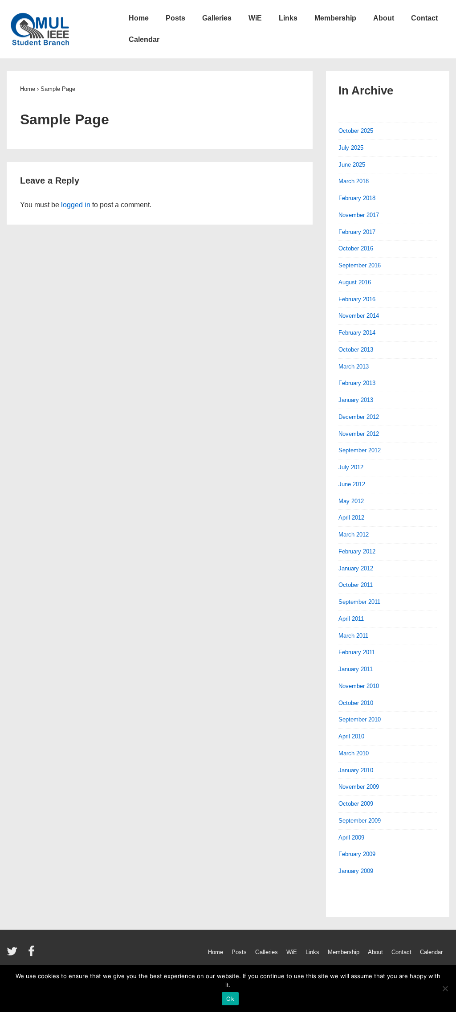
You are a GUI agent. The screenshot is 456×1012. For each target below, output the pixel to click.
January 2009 (355, 871)
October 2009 (355, 803)
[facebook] (32, 954)
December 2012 (358, 417)
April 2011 (351, 618)
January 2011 (355, 669)
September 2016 (359, 265)
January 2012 (355, 568)
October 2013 (355, 349)
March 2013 (353, 366)
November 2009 (358, 786)
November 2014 (358, 315)
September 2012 (359, 450)
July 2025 (350, 147)
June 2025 (351, 164)
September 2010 (359, 719)
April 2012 (351, 517)
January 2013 (355, 400)
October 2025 (355, 130)
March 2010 (353, 753)
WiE (255, 18)
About (383, 18)
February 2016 (356, 299)
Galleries (217, 18)
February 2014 (356, 332)
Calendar (144, 39)
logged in (75, 205)
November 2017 (358, 215)
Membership (335, 18)
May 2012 (351, 501)
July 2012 (350, 467)
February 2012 (356, 551)
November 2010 (358, 686)
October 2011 (355, 585)
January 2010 (355, 770)
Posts (175, 18)
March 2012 (353, 534)
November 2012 (358, 433)
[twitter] (14, 954)
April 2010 (351, 736)
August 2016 (354, 282)
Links (288, 18)
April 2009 (351, 837)
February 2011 (356, 652)
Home (139, 18)
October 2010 (355, 703)
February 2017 (356, 232)
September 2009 (359, 820)
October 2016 (355, 248)
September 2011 (359, 601)
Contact (424, 18)
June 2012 (351, 484)
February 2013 (356, 383)
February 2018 (356, 198)
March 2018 (353, 181)
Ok (230, 998)
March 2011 (353, 635)
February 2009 (356, 854)
